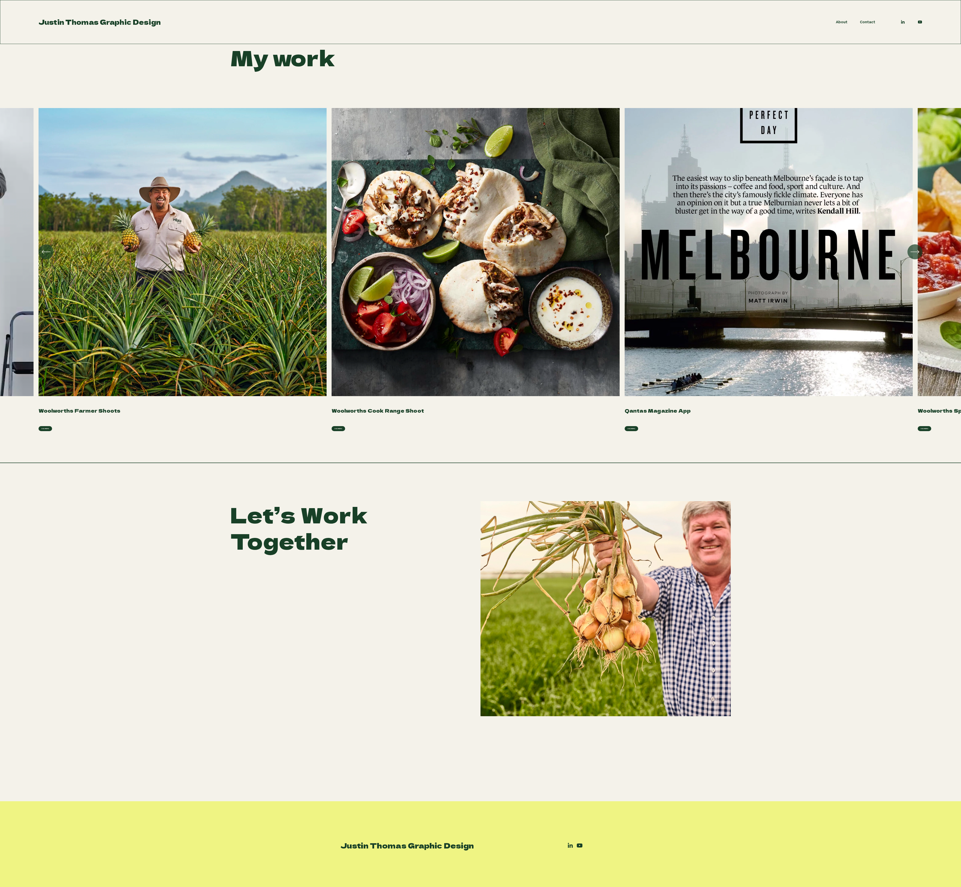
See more (45, 428)
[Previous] (46, 251)
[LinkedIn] (902, 22)
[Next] (914, 251)
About (841, 22)
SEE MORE (338, 428)
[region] (480, 269)
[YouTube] (919, 22)
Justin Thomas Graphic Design (100, 22)
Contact (867, 22)
